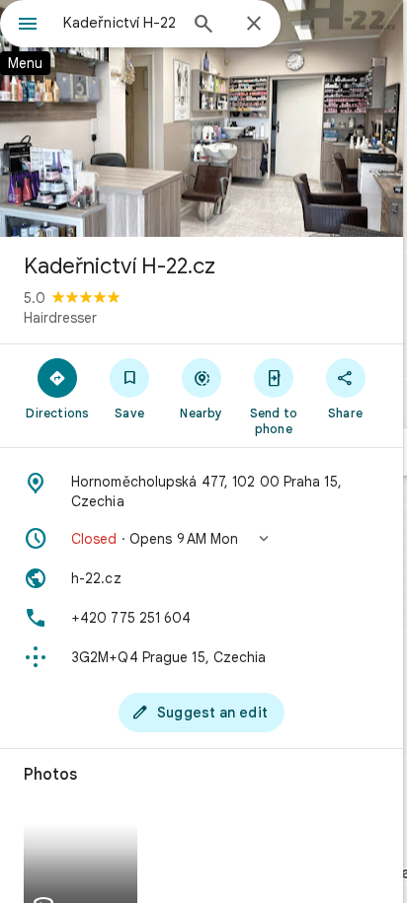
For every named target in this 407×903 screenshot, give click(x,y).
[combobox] (119, 23)
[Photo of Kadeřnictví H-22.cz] (201, 118)
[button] (201, 539)
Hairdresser (60, 318)
